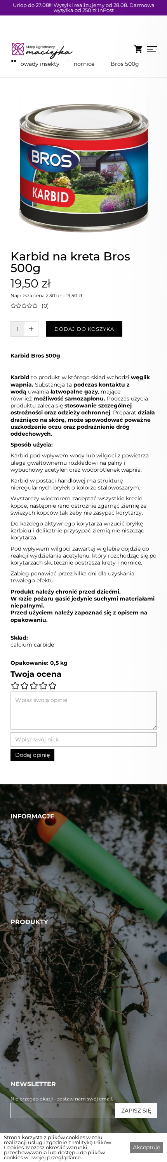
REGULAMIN (30, 913)
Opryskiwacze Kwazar (43, 1046)
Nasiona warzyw (35, 1028)
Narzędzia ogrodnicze (43, 1055)
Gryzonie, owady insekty (40, 60)
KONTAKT (24, 896)
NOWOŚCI (26, 878)
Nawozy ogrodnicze (40, 1001)
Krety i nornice (84, 60)
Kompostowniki (35, 1081)
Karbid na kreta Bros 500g (131, 60)
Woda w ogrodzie (37, 992)
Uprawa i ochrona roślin (46, 1010)
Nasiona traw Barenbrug (48, 984)
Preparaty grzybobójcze (46, 1019)
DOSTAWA (26, 905)
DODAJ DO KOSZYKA (84, 329)
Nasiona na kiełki (36, 1108)
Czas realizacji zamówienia (50, 931)
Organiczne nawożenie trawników (63, 975)
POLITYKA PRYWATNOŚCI (50, 922)
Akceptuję (146, 1147)
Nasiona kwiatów (36, 1064)
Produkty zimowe (37, 1099)
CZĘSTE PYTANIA (36, 887)
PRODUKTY (28, 869)
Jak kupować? (32, 940)
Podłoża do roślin (36, 1073)
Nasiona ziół (28, 1090)
